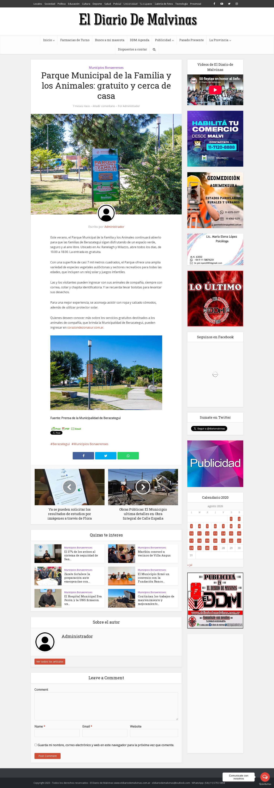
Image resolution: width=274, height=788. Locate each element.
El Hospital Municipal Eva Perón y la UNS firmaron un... (83, 600)
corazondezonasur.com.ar (85, 327)
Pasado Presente (191, 40)
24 (191, 548)
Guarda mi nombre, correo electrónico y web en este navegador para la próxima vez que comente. (106, 745)
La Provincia (218, 40)
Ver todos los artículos (49, 661)
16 (239, 533)
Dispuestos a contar (132, 49)
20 (215, 540)
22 (231, 540)
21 (223, 540)
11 (199, 533)
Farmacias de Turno (74, 40)
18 (199, 540)
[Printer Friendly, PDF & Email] (66, 428)
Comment (41, 689)
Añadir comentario (104, 106)
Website (135, 726)
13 (215, 533)
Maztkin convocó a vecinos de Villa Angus (154, 553)
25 (199, 548)
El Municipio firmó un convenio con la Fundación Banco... (153, 577)
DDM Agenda (139, 40)
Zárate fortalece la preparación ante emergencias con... (77, 577)
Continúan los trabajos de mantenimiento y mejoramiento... (156, 600)
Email (87, 726)
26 (207, 548)
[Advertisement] (215, 693)
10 (191, 533)
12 (207, 533)
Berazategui (61, 444)
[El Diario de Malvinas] (137, 19)
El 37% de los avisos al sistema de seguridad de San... (81, 555)
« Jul (189, 565)
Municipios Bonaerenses (106, 68)
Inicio (47, 40)
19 (207, 540)
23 (239, 540)
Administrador (131, 106)
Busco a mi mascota (109, 40)
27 (215, 548)
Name (39, 726)
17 (191, 540)
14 (223, 533)
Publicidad (163, 40)
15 (231, 533)
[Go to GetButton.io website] (265, 784)
